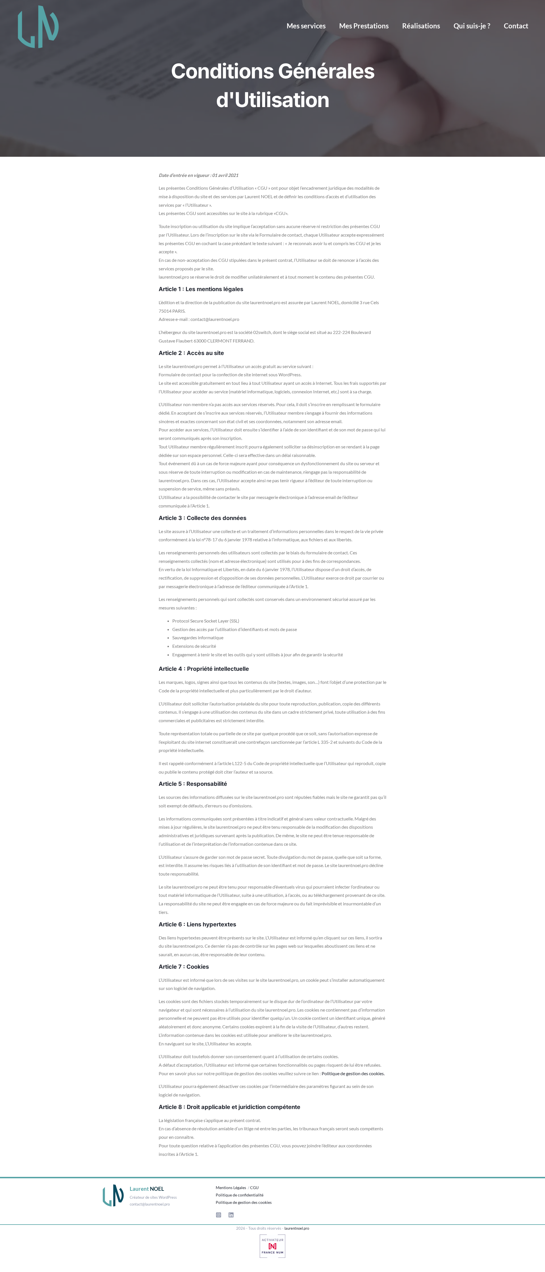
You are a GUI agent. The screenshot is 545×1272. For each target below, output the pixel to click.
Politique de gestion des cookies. (353, 1073)
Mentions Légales (231, 1187)
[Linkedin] (231, 1215)
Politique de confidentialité (239, 1194)
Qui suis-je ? (472, 25)
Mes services (306, 25)
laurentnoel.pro (296, 1228)
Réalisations (421, 25)
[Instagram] (218, 1215)
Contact (516, 25)
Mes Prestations (364, 25)
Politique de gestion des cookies (244, 1202)
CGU (254, 1187)
